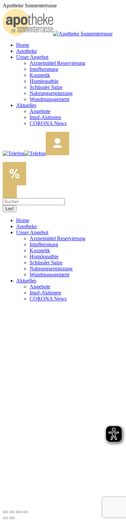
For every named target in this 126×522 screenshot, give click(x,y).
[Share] (12, 512)
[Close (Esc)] (5, 512)
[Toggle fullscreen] (19, 512)
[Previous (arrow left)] (5, 518)
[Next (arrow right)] (12, 518)
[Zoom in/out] (25, 512)
